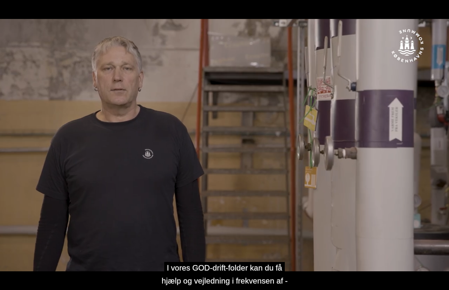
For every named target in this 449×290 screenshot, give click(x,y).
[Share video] (442, 6)
